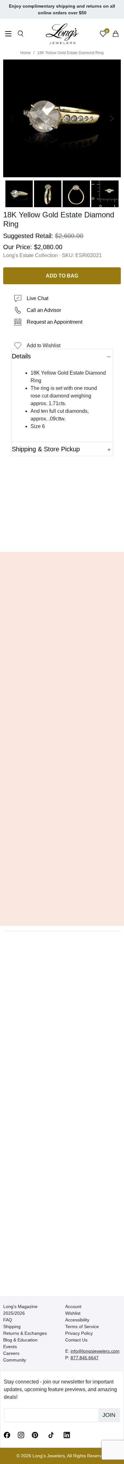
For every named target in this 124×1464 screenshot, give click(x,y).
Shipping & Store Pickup (46, 449)
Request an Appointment (54, 322)
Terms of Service (82, 1326)
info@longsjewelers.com (95, 1351)
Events (10, 1346)
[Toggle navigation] (8, 34)
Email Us (62, 537)
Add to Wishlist (43, 345)
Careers (11, 1353)
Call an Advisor (44, 310)
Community (14, 1359)
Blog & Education (20, 1339)
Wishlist (72, 1313)
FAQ (7, 1319)
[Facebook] (7, 1434)
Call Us (21, 537)
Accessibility (77, 1319)
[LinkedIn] (67, 1434)
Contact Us (76, 1339)
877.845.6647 (85, 1357)
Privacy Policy (79, 1333)
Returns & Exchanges (25, 1333)
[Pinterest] (35, 1434)
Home (25, 53)
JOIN (108, 1415)
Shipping (12, 1326)
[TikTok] (51, 1434)
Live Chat (37, 298)
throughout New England (44, 740)
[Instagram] (21, 1434)
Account (73, 1306)
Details (21, 356)
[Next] (111, 118)
